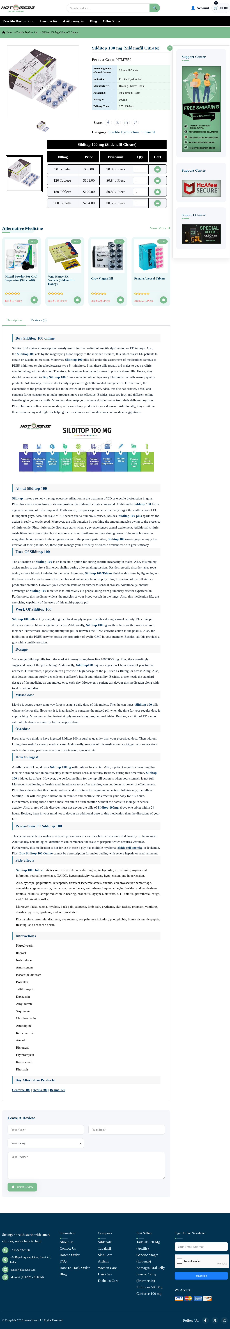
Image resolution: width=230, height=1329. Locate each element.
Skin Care (105, 1255)
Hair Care (105, 1274)
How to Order (70, 1255)
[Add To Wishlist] (169, 48)
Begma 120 (57, 1090)
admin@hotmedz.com (22, 1269)
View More (158, 228)
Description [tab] (14, 320)
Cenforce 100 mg (149, 1293)
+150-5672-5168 (20, 1250)
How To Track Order (75, 1268)
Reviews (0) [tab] (39, 320)
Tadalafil (104, 1248)
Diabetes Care (108, 1281)
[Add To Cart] (34, 300)
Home (8, 32)
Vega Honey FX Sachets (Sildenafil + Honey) (61, 280)
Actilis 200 (40, 1090)
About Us (66, 1242)
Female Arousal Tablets (149, 278)
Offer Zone (111, 21)
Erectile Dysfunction (18, 21)
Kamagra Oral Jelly (150, 1268)
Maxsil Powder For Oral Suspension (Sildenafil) (21, 278)
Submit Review (24, 1186)
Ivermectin (48, 21)
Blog (93, 21)
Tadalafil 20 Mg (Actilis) (148, 1245)
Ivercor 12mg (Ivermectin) (146, 1277)
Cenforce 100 (21, 1090)
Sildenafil (105, 1242)
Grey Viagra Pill (102, 278)
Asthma (103, 1261)
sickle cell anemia (130, 847)
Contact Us (68, 1248)
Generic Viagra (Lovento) (147, 1258)
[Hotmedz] (18, 8)
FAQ (63, 1261)
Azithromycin (73, 21)
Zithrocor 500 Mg (149, 1287)
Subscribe (201, 1275)
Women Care (107, 1268)
